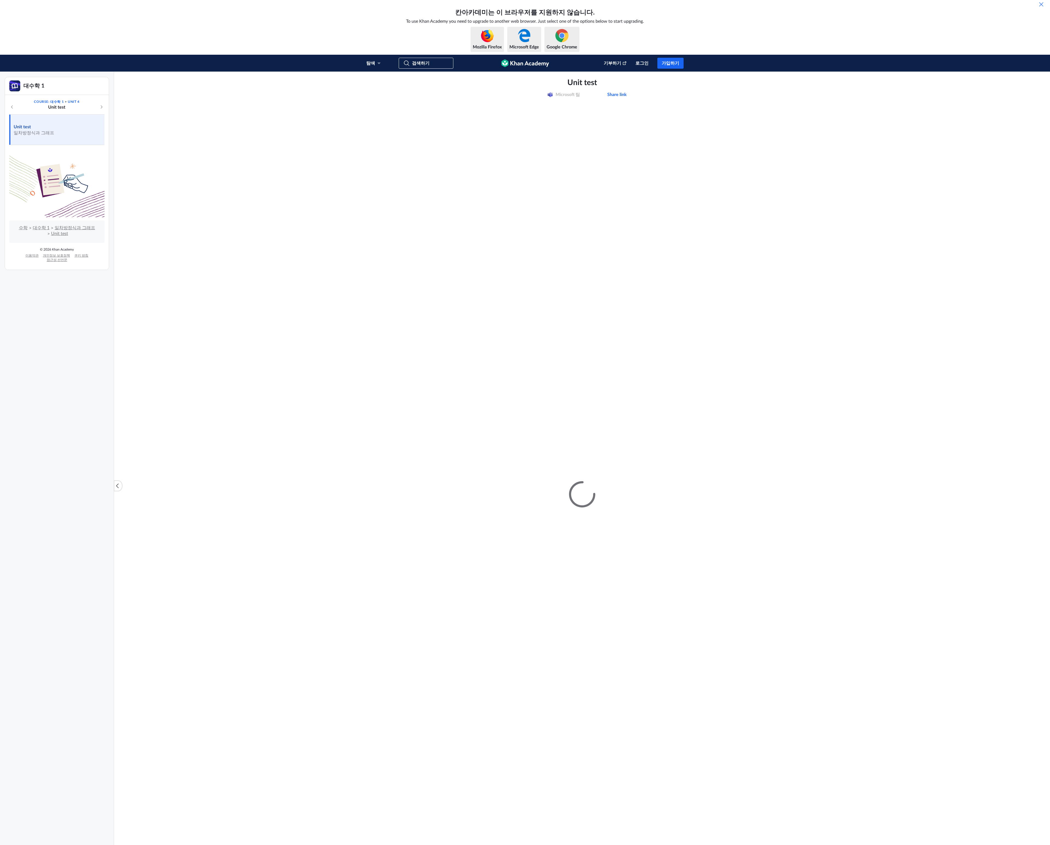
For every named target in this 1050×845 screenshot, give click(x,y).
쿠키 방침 (81, 311)
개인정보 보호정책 (56, 311)
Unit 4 (74, 157)
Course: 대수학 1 (49, 157)
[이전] (12, 163)
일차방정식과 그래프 (75, 284)
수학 (23, 284)
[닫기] (1041, 4)
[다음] (101, 163)
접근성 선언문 (57, 316)
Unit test (22, 183)
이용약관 (32, 311)
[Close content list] (118, 513)
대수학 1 (41, 284)
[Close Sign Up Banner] (1040, 81)
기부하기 (612, 63)
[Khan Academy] (525, 63)
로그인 (642, 63)
